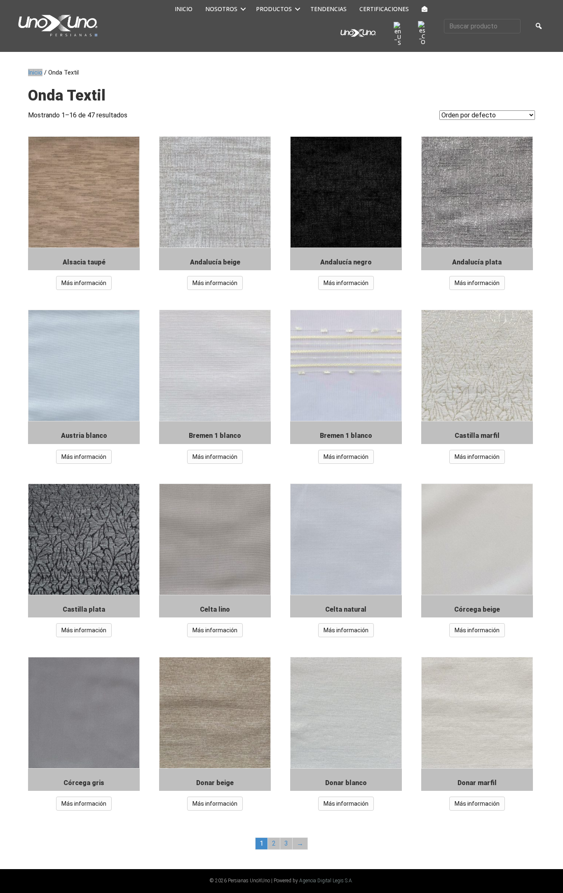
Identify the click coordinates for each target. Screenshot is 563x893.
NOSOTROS (221, 9)
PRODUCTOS (274, 9)
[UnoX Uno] (358, 33)
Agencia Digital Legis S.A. (326, 881)
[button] (243, 9)
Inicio (35, 72)
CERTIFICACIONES (384, 9)
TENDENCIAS (328, 9)
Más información (83, 283)
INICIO (183, 9)
